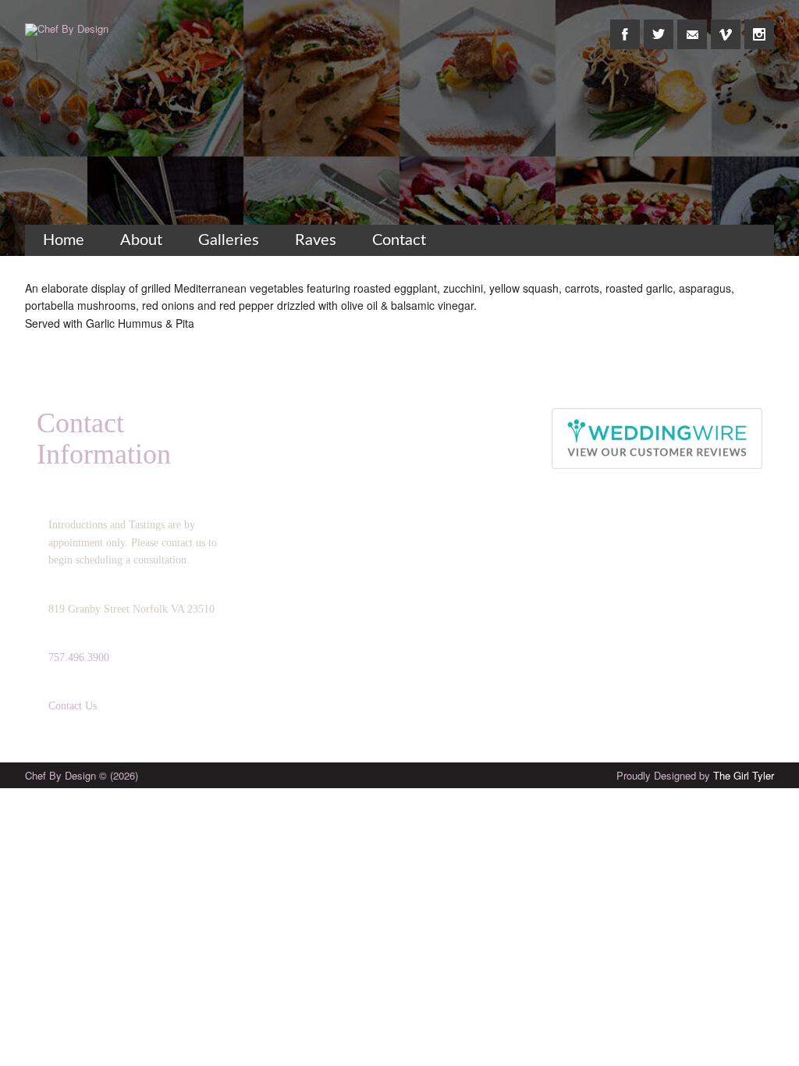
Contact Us (72, 706)
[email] (692, 26)
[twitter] (658, 26)
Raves (315, 240)
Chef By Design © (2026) (81, 775)
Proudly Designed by (695, 775)
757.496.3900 (78, 657)
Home (63, 240)
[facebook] (625, 26)
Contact (399, 240)
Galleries (228, 240)
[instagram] (759, 26)
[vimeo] (725, 26)
